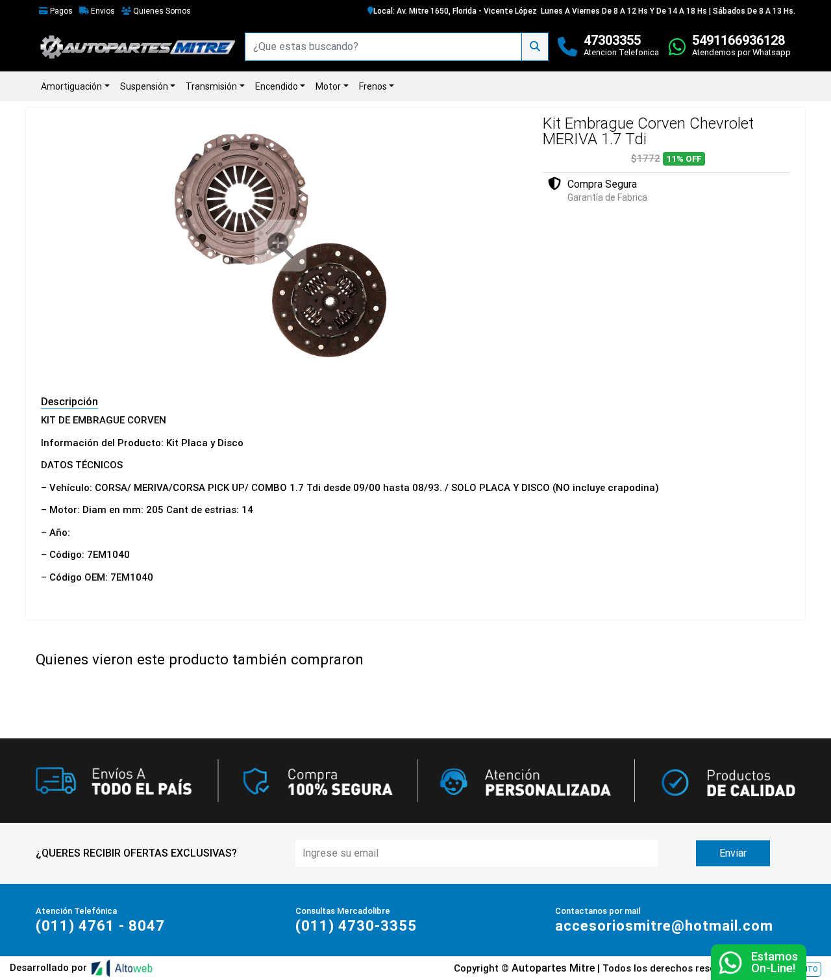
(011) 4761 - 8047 (100, 926)
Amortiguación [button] (71, 86)
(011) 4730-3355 (356, 926)
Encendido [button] (276, 86)
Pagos (60, 11)
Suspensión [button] (144, 86)
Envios (102, 11)
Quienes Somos (161, 11)
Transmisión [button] (211, 86)
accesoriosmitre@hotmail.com (664, 926)
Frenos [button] (373, 86)
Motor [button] (328, 86)
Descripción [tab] (69, 402)
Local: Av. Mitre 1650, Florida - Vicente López (455, 11)
